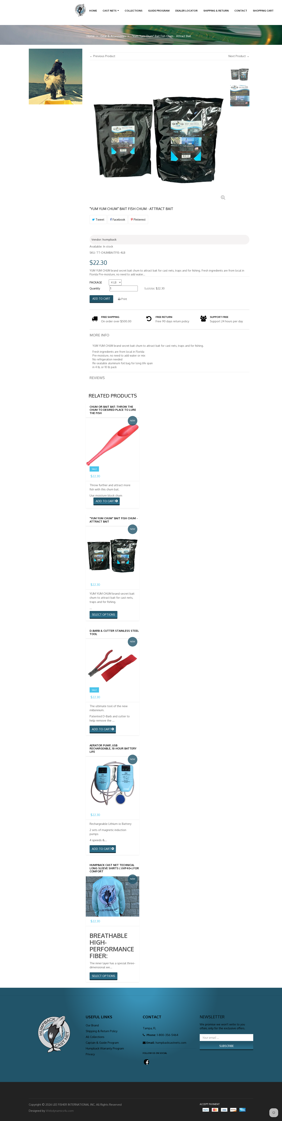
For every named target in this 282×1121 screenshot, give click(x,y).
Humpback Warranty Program (105, 1048)
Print (123, 299)
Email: (150, 1042)
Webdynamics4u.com (60, 1111)
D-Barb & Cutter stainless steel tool (114, 632)
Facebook (118, 219)
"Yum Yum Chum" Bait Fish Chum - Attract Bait (114, 520)
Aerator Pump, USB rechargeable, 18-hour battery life (113, 748)
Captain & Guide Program (102, 1042)
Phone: (151, 1035)
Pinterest (139, 219)
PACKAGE (96, 282)
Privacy (90, 1054)
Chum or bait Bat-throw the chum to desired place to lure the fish (113, 410)
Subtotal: (149, 288)
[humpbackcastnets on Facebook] (146, 1061)
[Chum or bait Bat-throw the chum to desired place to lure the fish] (112, 445)
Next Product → (238, 56)
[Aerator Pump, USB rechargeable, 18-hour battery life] (112, 783)
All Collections (95, 1037)
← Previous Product (102, 56)
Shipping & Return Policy (101, 1031)
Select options (103, 614)
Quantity (95, 288)
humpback (109, 239)
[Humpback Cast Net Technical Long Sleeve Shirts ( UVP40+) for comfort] (112, 896)
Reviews (97, 378)
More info (99, 335)
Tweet (99, 219)
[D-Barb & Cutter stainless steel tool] (112, 666)
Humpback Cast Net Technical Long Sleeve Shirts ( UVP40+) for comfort (114, 868)
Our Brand (92, 1025)
